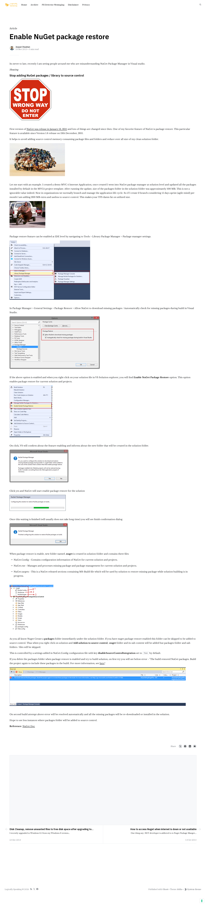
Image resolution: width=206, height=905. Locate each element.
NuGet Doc (29, 726)
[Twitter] (180, 746)
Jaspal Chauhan (22, 47)
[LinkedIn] (190, 746)
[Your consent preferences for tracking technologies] (202, 901)
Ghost (165, 889)
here (102, 663)
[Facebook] (185, 746)
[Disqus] (103, 790)
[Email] (194, 746)
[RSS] (31, 889)
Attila (179, 889)
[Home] (11, 4)
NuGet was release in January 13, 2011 (47, 129)
